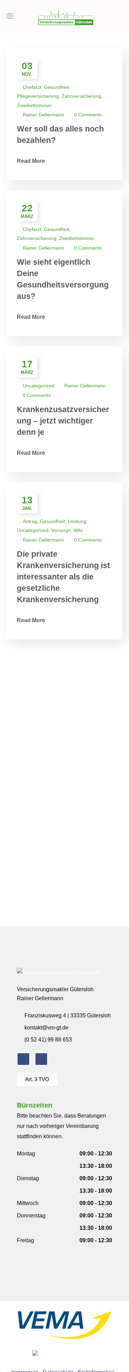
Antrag (30, 521)
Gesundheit (56, 87)
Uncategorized (38, 385)
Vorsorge (61, 530)
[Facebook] (23, 1059)
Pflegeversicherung (38, 96)
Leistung (77, 521)
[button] (120, 17)
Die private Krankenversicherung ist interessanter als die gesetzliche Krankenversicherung (63, 576)
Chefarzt (32, 87)
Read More (31, 161)
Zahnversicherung (81, 96)
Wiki (78, 530)
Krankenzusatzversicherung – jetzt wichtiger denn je (63, 421)
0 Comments (88, 114)
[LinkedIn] (41, 1059)
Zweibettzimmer (34, 105)
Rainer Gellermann (43, 114)
